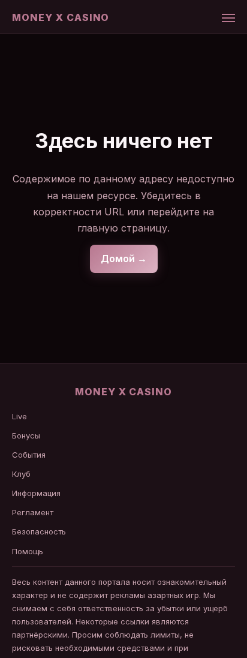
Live (19, 416)
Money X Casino (60, 17)
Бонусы (26, 435)
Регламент (32, 512)
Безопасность (39, 531)
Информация (36, 493)
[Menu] (228, 18)
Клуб (21, 474)
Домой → (124, 259)
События (29, 454)
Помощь (27, 551)
